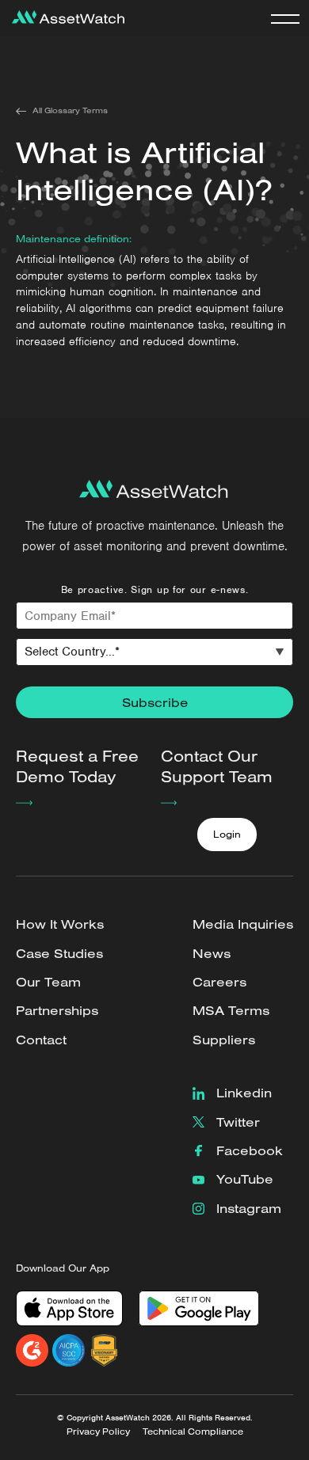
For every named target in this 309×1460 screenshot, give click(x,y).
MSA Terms (231, 1010)
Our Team (48, 982)
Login (227, 834)
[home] (64, 18)
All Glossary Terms (69, 110)
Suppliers (224, 1039)
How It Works (60, 924)
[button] (285, 18)
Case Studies (59, 953)
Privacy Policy (98, 1431)
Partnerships (57, 1010)
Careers (219, 982)
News (212, 953)
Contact (41, 1039)
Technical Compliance (193, 1431)
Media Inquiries (243, 924)
